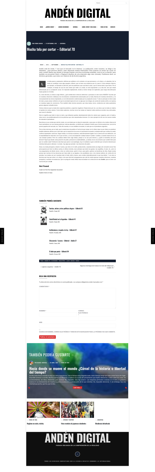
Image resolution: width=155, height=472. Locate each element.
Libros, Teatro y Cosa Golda (89, 27)
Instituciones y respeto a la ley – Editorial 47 (63, 230)
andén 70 (47, 261)
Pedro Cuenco (39, 43)
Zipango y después (68, 420)
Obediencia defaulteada (102, 423)
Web (40, 322)
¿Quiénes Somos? (50, 27)
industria (62, 261)
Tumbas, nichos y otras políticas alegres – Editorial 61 (66, 208)
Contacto (112, 27)
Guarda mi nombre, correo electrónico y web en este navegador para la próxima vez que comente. (77, 332)
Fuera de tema (104, 27)
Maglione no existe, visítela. (35, 423)
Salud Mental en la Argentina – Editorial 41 (62, 219)
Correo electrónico (82, 313)
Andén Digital (77, 12)
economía (54, 261)
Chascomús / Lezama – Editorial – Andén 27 (63, 240)
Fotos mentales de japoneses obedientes (73, 423)
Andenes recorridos (63, 27)
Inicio (41, 27)
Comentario (44, 286)
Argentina (100, 420)
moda (77, 261)
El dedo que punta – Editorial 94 (59, 251)
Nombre (42, 311)
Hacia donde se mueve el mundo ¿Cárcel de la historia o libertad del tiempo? (77, 370)
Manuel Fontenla (42, 363)
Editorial (75, 27)
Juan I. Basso (70, 261)
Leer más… (77, 387)
